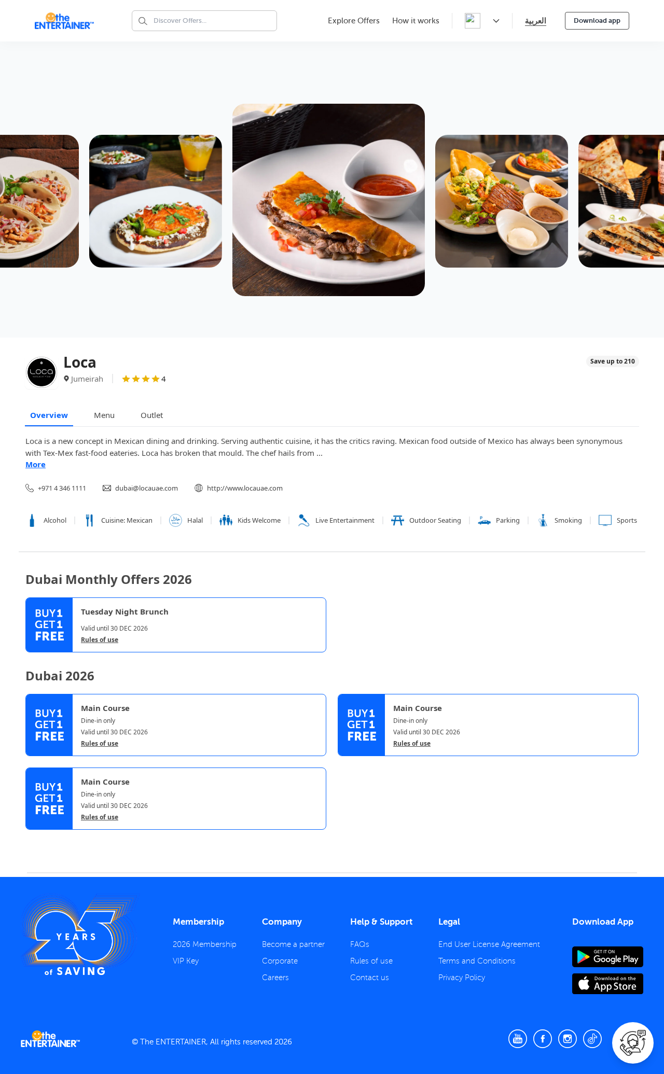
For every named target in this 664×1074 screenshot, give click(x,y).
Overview (49, 415)
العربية (535, 20)
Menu (104, 415)
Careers (275, 977)
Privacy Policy (461, 977)
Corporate (280, 961)
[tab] (33, 839)
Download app (597, 20)
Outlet (152, 415)
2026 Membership (205, 944)
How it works (415, 21)
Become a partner (293, 944)
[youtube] (517, 1038)
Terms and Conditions (477, 961)
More (35, 464)
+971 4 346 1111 (62, 488)
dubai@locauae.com (146, 488)
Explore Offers (354, 21)
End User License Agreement (489, 944)
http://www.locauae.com (245, 488)
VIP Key (186, 961)
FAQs (359, 944)
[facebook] (542, 1038)
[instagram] (567, 1038)
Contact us (369, 977)
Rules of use (99, 640)
